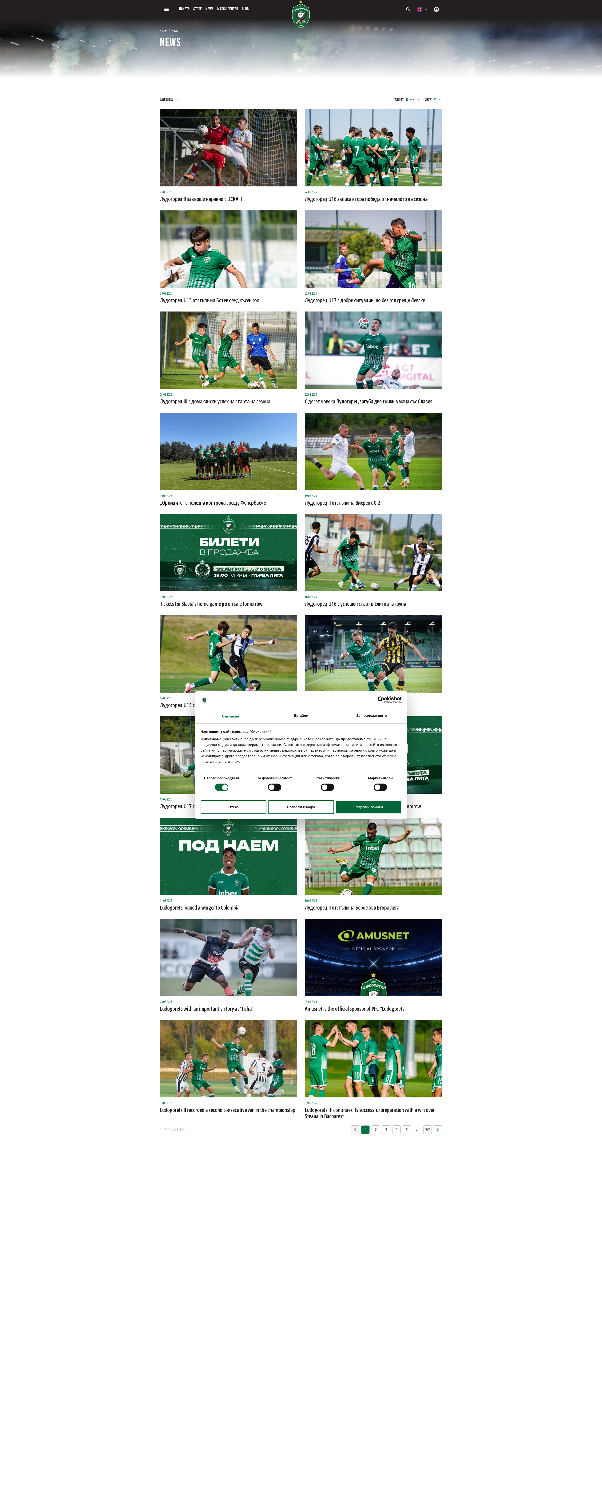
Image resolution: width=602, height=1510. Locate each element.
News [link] (175, 30)
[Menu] (166, 9)
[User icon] (436, 9)
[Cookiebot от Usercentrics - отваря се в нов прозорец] (381, 699)
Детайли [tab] (301, 715)
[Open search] (408, 9)
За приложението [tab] (371, 715)
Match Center (227, 9)
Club (245, 9)
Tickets (184, 9)
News (210, 9)
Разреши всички (368, 807)
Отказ (233, 807)
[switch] (274, 787)
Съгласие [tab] (230, 716)
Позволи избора (301, 807)
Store (197, 9)
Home (163, 30)
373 (427, 1130)
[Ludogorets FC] (301, 14)
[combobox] (422, 9)
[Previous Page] (438, 1130)
